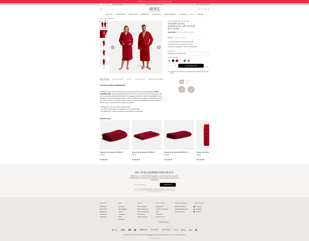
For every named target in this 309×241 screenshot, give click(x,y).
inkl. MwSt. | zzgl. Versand (180, 37)
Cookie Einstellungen (162, 209)
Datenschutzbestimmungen (146, 188)
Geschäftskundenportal (181, 209)
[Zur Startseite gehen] (154, 9)
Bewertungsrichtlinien (159, 188)
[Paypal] (114, 230)
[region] (131, 47)
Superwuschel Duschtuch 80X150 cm (176, 152)
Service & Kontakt (142, 217)
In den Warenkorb (191, 65)
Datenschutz (159, 206)
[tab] (104, 80)
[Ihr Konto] (202, 9)
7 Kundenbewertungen (186, 32)
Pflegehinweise (141, 206)
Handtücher (103, 206)
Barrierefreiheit (160, 217)
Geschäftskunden (118, 4)
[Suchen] (199, 9)
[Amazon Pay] (143, 230)
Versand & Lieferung (143, 211)
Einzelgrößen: (172, 51)
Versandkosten (150, 234)
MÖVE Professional (180, 206)
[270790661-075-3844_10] (135, 47)
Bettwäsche (103, 217)
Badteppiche (103, 211)
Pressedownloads (180, 211)
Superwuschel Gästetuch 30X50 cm (143, 152)
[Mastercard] (129, 230)
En (103, 9)
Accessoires (103, 214)
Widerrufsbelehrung (142, 209)
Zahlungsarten (141, 214)
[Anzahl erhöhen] (175, 66)
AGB (157, 211)
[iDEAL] (196, 230)
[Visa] (123, 230)
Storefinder (122, 214)
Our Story (121, 206)
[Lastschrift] (166, 230)
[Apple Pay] (183, 230)
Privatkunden (106, 4)
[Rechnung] (154, 230)
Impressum (159, 214)
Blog (120, 217)
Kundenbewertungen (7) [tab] (156, 79)
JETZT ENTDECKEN (166, 1)
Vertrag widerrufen (163, 222)
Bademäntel (103, 209)
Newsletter (122, 219)
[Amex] (135, 230)
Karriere (121, 211)
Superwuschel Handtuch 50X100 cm (111, 152)
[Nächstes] (159, 47)
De (100, 9)
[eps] (190, 230)
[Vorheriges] (113, 47)
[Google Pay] (176, 230)
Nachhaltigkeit (123, 209)
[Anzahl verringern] (169, 66)
